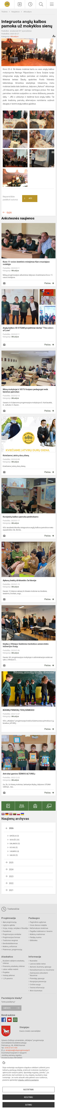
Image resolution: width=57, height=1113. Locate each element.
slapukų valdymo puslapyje (28, 1080)
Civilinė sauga (35, 985)
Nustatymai (28, 1090)
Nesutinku (28, 1097)
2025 (11, 862)
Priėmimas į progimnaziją (12, 950)
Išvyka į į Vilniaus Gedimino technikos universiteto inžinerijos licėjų (26, 645)
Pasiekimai (7, 931)
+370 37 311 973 (10, 1048)
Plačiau (47, 283)
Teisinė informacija (37, 988)
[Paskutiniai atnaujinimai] (30, 4)
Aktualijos (28, 12)
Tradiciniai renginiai (10, 940)
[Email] (15, 1020)
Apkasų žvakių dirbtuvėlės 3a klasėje (19, 580)
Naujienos (15, 12)
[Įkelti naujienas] (19, 4)
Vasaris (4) (14, 851)
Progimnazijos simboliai (12, 934)
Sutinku (28, 1105)
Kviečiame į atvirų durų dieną (16, 455)
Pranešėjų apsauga (37, 978)
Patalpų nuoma (35, 937)
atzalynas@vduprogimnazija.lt (18, 1050)
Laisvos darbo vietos (38, 964)
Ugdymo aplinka (9, 925)
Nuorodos (33, 961)
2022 (11, 883)
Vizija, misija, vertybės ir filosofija (15, 928)
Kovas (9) (14, 847)
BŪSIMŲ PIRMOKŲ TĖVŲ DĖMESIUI (18, 710)
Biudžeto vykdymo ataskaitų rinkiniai (13, 962)
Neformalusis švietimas (39, 928)
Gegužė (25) (14, 840)
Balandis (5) (15, 844)
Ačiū (28, 198)
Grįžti (9, 212)
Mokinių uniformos (10, 947)
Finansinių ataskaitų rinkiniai (14, 966)
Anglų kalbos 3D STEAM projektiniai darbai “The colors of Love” (28, 329)
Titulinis (4, 12)
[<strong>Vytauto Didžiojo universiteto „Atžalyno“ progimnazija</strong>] (7, 4)
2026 (11, 828)
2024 (11, 869)
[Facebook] (3, 1020)
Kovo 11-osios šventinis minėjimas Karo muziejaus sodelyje (26, 263)
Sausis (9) (14, 855)
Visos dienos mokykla (38, 925)
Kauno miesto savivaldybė (30, 1031)
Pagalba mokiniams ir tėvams (41, 931)
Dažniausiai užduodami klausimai (39, 974)
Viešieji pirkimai (9, 975)
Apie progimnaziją (9, 922)
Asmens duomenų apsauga (40, 967)
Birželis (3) (14, 836)
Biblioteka (33, 940)
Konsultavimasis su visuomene (42, 970)
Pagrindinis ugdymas (38, 922)
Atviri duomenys (36, 991)
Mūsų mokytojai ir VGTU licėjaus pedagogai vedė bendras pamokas (25, 390)
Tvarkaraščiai (13, 909)
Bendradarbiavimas (10, 943)
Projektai (6, 972)
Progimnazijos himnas (11, 937)
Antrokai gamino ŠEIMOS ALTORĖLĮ (19, 774)
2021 (11, 890)
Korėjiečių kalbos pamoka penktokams (20, 517)
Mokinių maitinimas (37, 934)
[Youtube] (9, 1020)
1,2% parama (8, 978)
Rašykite (7, 1008)
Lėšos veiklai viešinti (10, 969)
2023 (11, 876)
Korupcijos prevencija (38, 982)
